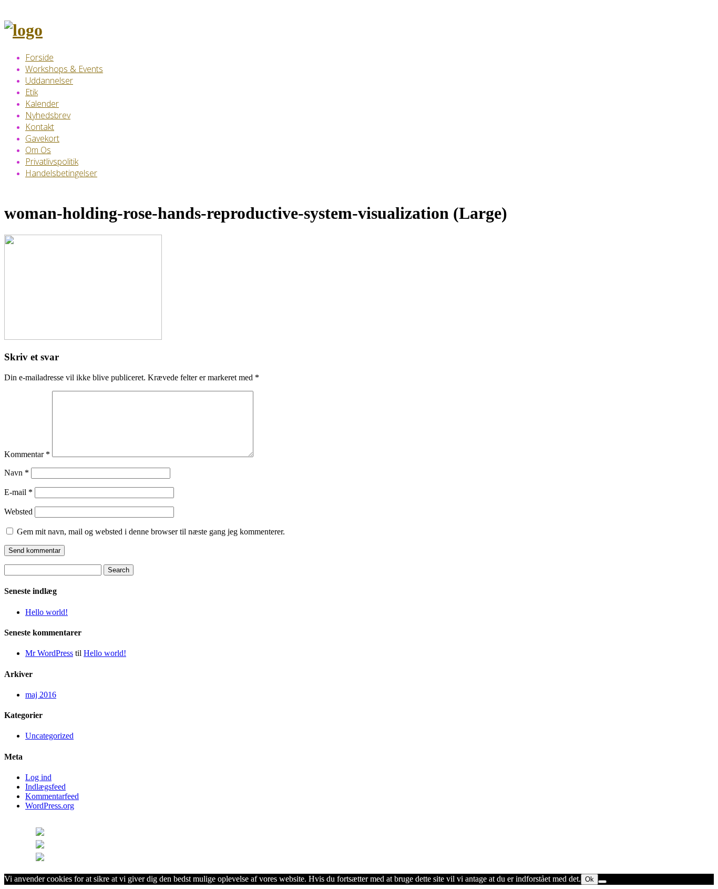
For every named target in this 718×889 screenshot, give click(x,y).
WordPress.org (49, 805)
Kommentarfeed (52, 796)
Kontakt (39, 127)
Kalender (42, 103)
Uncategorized (49, 735)
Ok (589, 879)
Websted (18, 511)
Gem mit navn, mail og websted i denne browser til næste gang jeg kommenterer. (151, 531)
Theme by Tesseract (164, 846)
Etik (31, 92)
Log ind (38, 777)
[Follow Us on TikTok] (58, 859)
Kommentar (27, 454)
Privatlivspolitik (51, 161)
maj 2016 (40, 694)
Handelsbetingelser (61, 173)
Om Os (38, 150)
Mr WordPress (49, 653)
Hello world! (46, 612)
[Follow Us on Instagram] (64, 833)
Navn (16, 472)
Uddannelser (49, 80)
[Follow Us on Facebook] (62, 846)
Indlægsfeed (45, 786)
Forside (39, 57)
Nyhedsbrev (47, 115)
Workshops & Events (64, 69)
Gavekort (42, 138)
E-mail (18, 492)
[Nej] (602, 881)
